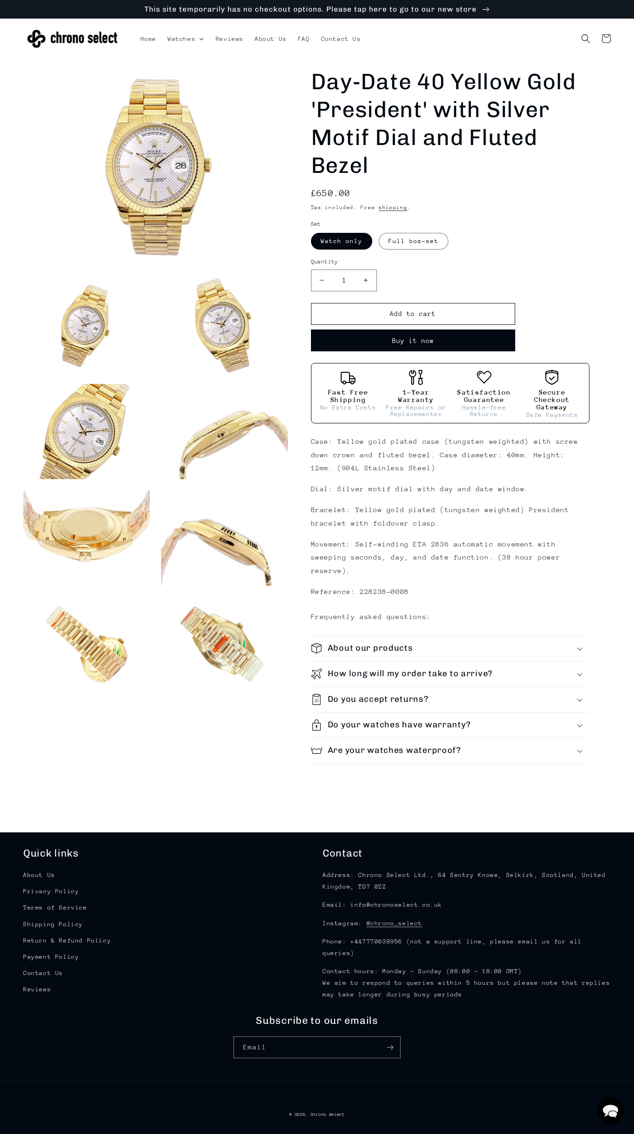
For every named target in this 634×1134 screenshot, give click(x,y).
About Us (39, 874)
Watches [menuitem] (181, 38)
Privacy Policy (51, 891)
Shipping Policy (53, 924)
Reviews (37, 989)
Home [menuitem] (148, 38)
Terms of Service (55, 907)
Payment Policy (51, 956)
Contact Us (43, 972)
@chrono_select (394, 923)
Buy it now (413, 340)
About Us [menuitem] (271, 38)
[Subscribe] (390, 1047)
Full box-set (413, 240)
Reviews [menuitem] (230, 38)
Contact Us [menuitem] (341, 38)
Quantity (324, 261)
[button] (586, 38)
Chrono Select (328, 1114)
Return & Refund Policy (67, 940)
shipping (393, 207)
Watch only (341, 240)
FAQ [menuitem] (304, 38)
